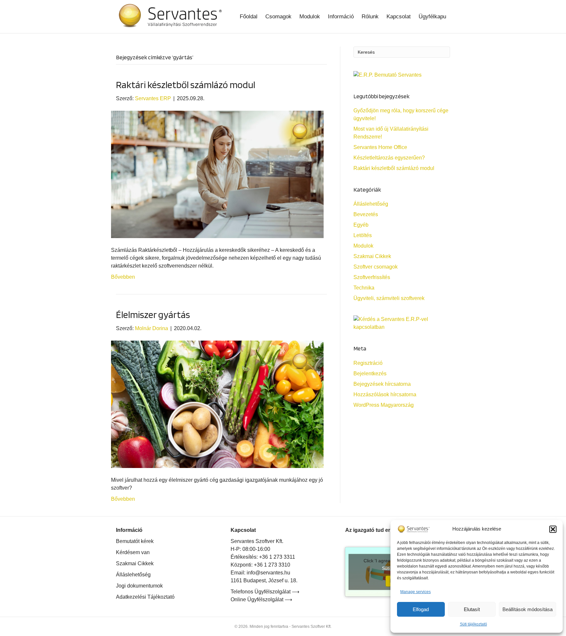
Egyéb (360, 225)
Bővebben (123, 277)
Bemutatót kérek (135, 541)
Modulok (309, 16)
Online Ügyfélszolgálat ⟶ (261, 599)
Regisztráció (368, 363)
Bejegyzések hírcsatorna (382, 384)
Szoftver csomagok (375, 267)
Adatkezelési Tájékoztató (145, 597)
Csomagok (278, 16)
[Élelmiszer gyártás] (217, 404)
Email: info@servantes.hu (260, 572)
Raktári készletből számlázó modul (185, 84)
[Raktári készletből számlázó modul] (217, 174)
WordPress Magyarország (383, 405)
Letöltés (362, 235)
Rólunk (370, 16)
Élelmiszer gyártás (153, 314)
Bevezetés (365, 214)
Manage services (415, 591)
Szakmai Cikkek (372, 256)
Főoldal (248, 16)
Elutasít (472, 609)
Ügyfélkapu (432, 16)
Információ (341, 16)
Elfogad (421, 609)
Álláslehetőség (370, 204)
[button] (553, 529)
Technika (363, 287)
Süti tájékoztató (473, 624)
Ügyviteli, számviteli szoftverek (388, 298)
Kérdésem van (133, 552)
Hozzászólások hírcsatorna (384, 394)
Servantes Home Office (380, 147)
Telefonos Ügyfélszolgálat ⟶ (265, 591)
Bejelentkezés (370, 373)
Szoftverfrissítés (371, 277)
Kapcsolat (399, 16)
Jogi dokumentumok (139, 586)
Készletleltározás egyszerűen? (389, 157)
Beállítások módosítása (527, 609)
